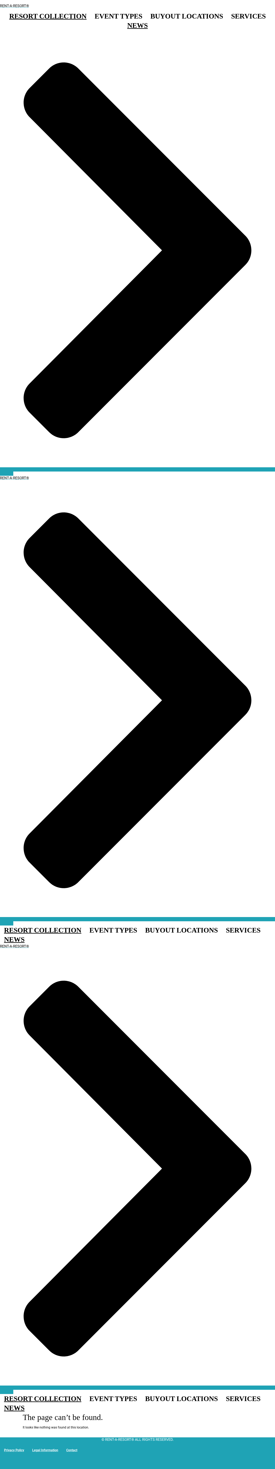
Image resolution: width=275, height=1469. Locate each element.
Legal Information (45, 1450)
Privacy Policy (14, 1450)
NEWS (137, 25)
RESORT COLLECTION (48, 16)
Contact (71, 1450)
